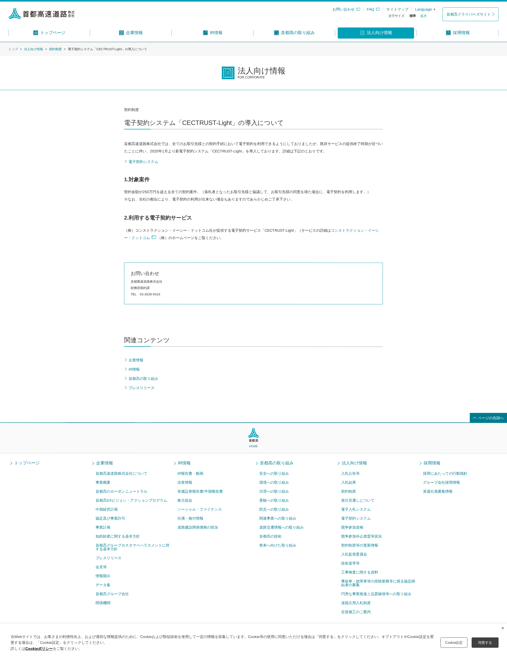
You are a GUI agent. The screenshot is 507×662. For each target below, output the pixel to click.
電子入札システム (356, 509)
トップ (13, 49)
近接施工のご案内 (356, 612)
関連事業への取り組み (277, 518)
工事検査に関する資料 (359, 572)
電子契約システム (356, 518)
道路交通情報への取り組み (281, 527)
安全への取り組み (274, 473)
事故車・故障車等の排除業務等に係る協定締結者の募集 (378, 583)
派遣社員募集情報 (438, 491)
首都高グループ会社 (112, 594)
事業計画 (103, 527)
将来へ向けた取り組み (277, 545)
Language (423, 9)
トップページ (27, 463)
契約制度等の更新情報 (359, 545)
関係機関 (103, 603)
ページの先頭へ (491, 418)
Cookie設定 (454, 643)
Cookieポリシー (39, 648)
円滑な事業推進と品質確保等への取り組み (376, 594)
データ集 (103, 585)
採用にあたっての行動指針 (445, 473)
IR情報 (184, 463)
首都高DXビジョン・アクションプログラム (131, 500)
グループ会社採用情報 (441, 482)
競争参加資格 (352, 527)
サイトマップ (397, 9)
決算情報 (184, 482)
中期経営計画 (107, 509)
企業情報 (104, 463)
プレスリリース (108, 558)
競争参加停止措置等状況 (361, 536)
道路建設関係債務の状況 (197, 527)
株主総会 (184, 500)
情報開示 (103, 576)
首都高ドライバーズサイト (469, 14)
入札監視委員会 (354, 554)
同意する (485, 643)
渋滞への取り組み (274, 491)
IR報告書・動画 (190, 473)
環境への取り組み (274, 482)
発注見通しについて (357, 500)
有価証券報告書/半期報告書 (200, 491)
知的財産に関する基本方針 (118, 536)
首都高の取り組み (277, 463)
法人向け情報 (33, 49)
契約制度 (55, 49)
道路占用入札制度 (356, 603)
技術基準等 (350, 563)
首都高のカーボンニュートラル (121, 491)
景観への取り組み (274, 500)
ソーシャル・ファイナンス (199, 509)
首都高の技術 (270, 536)
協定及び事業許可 (110, 518)
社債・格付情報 (190, 518)
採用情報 (432, 463)
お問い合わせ (343, 9)
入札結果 (348, 482)
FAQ (370, 9)
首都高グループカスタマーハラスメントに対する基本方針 (133, 547)
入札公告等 (350, 473)
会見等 (101, 567)
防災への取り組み (274, 509)
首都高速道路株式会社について (121, 473)
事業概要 (103, 482)
